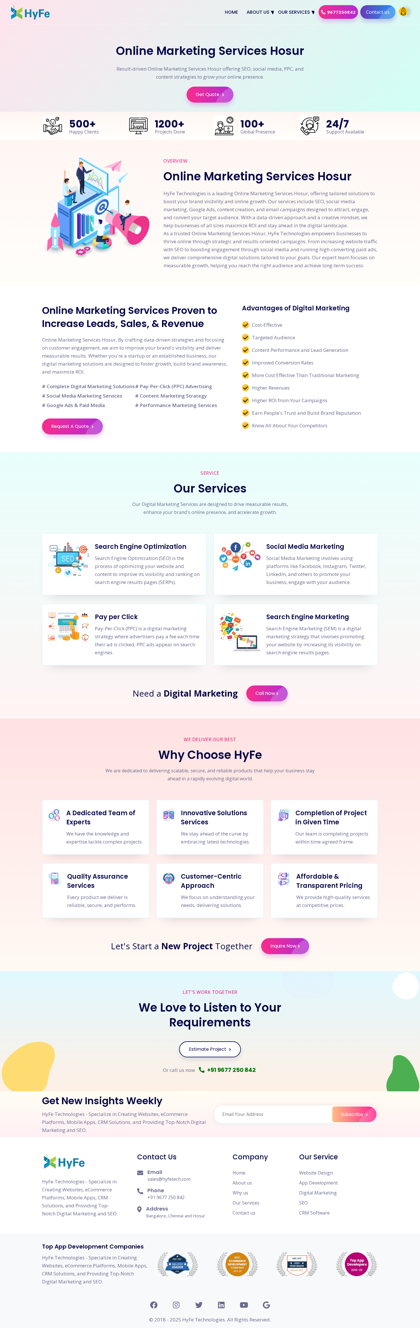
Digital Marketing (318, 1193)
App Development (318, 1183)
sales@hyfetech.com (169, 1179)
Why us (240, 1193)
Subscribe (352, 1114)
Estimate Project (208, 1049)
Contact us (378, 12)
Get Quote (208, 94)
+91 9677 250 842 (231, 1070)
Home (231, 12)
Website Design (316, 1173)
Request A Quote (70, 426)
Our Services (294, 12)
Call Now (265, 693)
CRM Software (314, 1213)
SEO (303, 1203)
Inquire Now (283, 946)
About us (258, 12)
